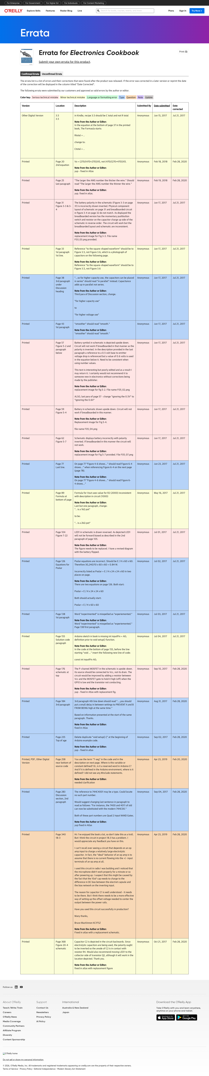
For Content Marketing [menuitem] (93, 3)
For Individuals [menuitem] (70, 3)
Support (41, 1002)
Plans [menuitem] (171, 10)
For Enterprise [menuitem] (13, 3)
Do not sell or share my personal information (23, 1059)
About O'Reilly (12, 1002)
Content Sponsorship (14, 1039)
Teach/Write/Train (12, 1007)
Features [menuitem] (50, 10)
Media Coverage (12, 1021)
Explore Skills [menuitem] (33, 10)
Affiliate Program (12, 1030)
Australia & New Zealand (75, 1007)
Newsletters (42, 1012)
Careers (7, 1012)
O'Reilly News (10, 1016)
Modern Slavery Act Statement (71, 1069)
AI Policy (40, 1021)
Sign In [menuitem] (182, 10)
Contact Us (42, 1007)
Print (181, 51)
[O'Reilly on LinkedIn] (16, 987)
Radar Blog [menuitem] (66, 10)
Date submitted (162, 105)
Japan (65, 1012)
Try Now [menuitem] (196, 10)
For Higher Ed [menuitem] (52, 3)
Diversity (7, 1034)
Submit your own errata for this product (64, 61)
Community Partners (13, 1025)
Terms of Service (10, 1069)
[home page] (13, 10)
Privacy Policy (43, 1016)
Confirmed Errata (30, 73)
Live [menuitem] (80, 10)
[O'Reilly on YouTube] (21, 987)
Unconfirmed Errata (52, 73)
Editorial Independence (44, 1069)
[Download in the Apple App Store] (165, 1019)
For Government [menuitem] (32, 3)
